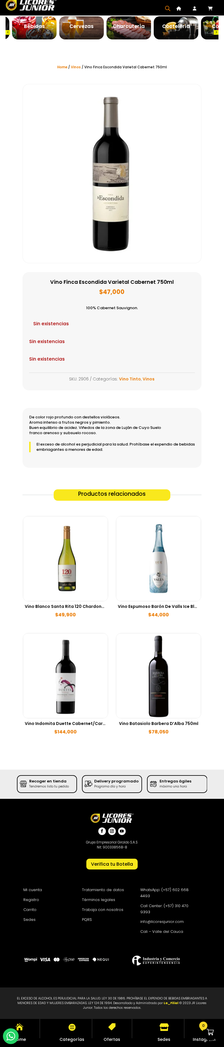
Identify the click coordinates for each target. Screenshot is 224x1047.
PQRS (87, 919)
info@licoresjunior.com (162, 921)
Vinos (76, 67)
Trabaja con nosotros (102, 909)
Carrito (29, 909)
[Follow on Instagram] (112, 831)
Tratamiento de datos (103, 890)
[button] (8, 32)
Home (62, 67)
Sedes (29, 919)
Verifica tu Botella (112, 864)
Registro (31, 899)
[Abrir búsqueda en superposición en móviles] (168, 8)
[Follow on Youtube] (122, 831)
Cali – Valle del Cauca (161, 931)
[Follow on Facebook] (102, 831)
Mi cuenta (32, 890)
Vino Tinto (130, 379)
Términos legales (98, 899)
